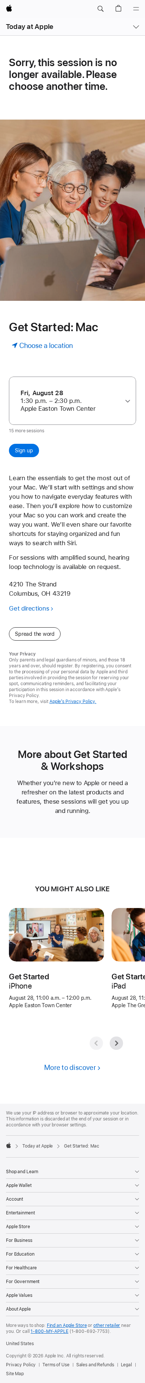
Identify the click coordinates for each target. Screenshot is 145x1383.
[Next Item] (116, 1043)
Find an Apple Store (67, 1325)
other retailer (106, 1325)
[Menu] (136, 9)
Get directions (29, 608)
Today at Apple (29, 26)
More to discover (70, 1067)
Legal (126, 1364)
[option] (69, 401)
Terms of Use (56, 1364)
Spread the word (35, 634)
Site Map (15, 1373)
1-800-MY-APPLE (49, 1331)
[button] (100, 9)
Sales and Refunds (95, 1364)
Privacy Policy (21, 1364)
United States (19, 1343)
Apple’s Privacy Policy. (72, 701)
